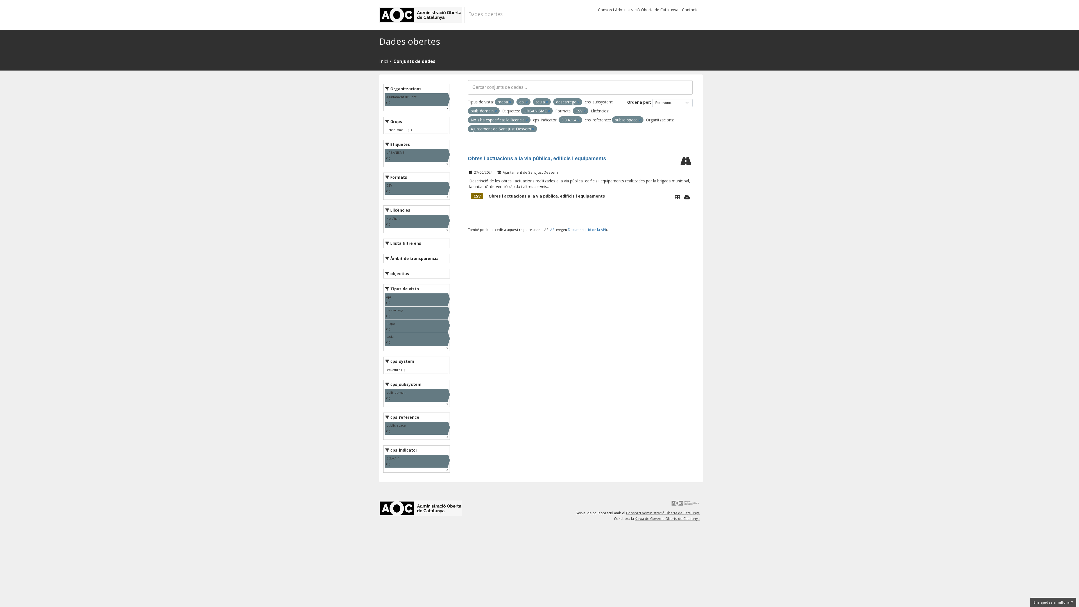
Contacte (690, 9)
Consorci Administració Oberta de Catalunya (638, 9)
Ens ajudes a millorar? (1053, 602)
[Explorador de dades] (677, 197)
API (552, 229)
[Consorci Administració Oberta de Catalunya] (685, 505)
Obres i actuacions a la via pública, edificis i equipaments (537, 158)
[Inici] (421, 15)
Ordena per (638, 102)
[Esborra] (510, 102)
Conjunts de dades (414, 61)
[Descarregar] (687, 197)
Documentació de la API (587, 229)
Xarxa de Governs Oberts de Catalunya (667, 518)
